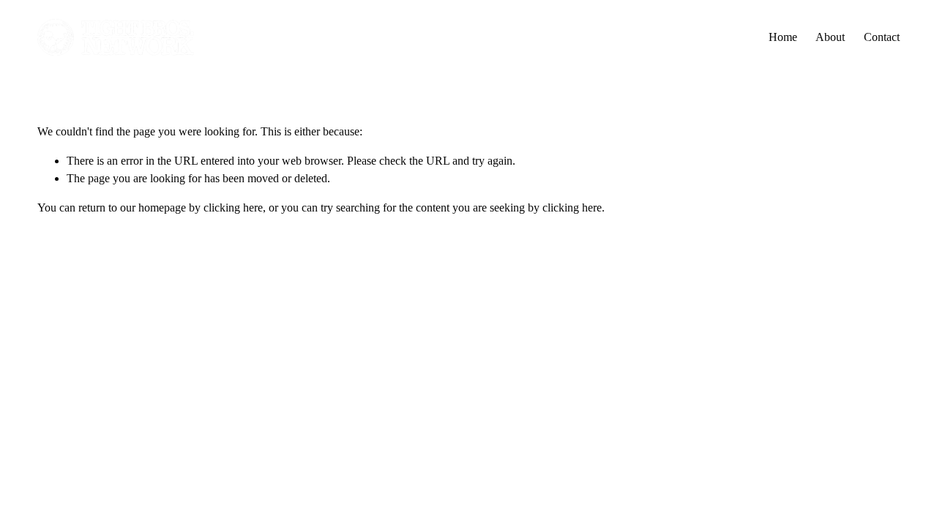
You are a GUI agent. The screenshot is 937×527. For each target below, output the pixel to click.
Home (783, 37)
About (830, 37)
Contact (882, 37)
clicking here (233, 207)
